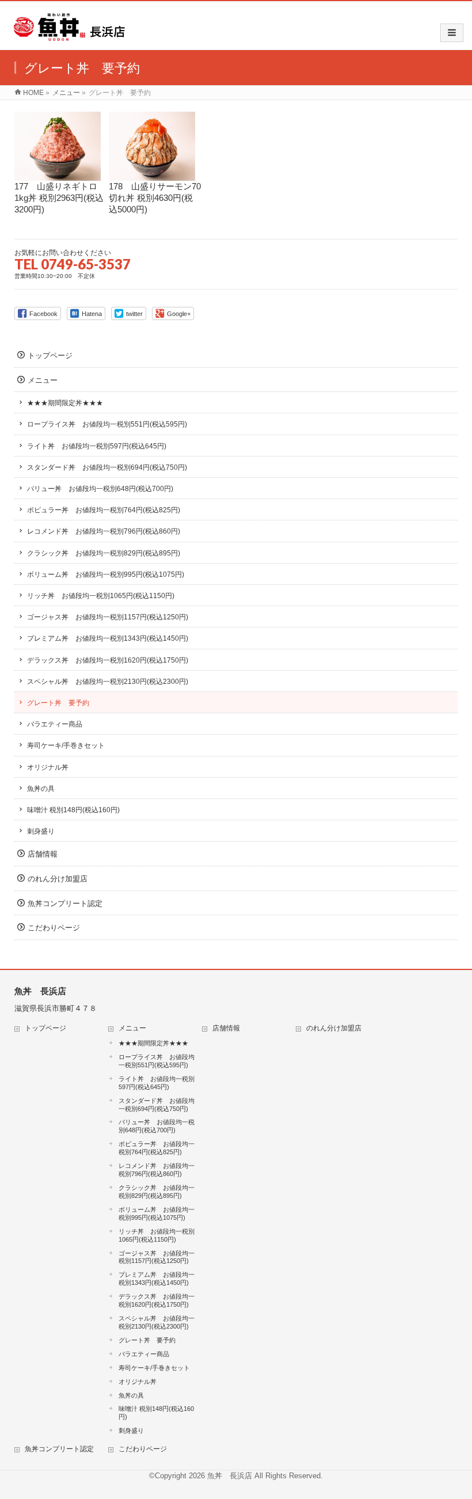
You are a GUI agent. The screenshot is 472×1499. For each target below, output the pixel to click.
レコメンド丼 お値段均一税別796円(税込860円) (103, 531)
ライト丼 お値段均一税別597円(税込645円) (96, 446)
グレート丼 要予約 (58, 703)
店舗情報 (43, 854)
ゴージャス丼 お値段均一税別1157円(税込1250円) (107, 617)
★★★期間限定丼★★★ (65, 403)
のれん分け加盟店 (57, 878)
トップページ (50, 355)
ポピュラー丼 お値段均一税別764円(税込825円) (103, 510)
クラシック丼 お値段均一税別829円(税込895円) (103, 553)
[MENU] (451, 33)
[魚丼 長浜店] (70, 37)
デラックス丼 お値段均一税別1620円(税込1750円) (107, 660)
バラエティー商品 (54, 724)
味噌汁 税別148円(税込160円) (73, 810)
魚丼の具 (41, 789)
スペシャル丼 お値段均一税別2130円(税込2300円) (107, 682)
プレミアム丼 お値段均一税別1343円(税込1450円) (107, 638)
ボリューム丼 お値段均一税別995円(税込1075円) (105, 574)
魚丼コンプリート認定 (65, 903)
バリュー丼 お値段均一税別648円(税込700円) (100, 489)
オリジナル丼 (47, 767)
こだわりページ (54, 927)
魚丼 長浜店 (229, 1475)
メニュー (43, 380)
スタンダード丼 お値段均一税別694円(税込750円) (107, 467)
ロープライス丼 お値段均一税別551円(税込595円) (107, 424)
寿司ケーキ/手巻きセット (66, 745)
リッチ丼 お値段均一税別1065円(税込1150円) (100, 596)
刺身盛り (41, 831)
